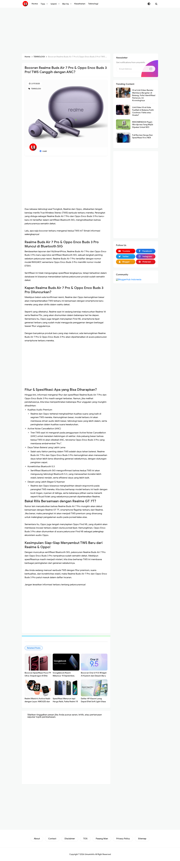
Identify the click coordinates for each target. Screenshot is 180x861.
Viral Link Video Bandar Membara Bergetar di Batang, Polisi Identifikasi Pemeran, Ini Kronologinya (143, 95)
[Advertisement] (90, 31)
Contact (52, 838)
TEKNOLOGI (36, 89)
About (37, 838)
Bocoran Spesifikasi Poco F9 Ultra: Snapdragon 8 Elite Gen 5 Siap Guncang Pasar (38, 676)
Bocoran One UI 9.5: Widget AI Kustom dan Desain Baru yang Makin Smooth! (93, 676)
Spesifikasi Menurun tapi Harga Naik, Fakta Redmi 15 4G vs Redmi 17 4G (65, 701)
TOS (85, 838)
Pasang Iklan (102, 838)
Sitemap (142, 838)
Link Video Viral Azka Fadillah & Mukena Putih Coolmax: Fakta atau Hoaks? (143, 111)
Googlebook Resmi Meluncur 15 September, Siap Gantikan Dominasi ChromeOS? (64, 677)
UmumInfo (90, 854)
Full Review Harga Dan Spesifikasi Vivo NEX (142, 136)
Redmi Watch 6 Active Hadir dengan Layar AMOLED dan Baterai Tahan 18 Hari (37, 701)
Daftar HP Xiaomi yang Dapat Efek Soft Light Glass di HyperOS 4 (93, 701)
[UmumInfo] (25, 3)
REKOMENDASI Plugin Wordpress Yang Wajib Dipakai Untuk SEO (142, 124)
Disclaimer (70, 838)
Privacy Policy (123, 838)
